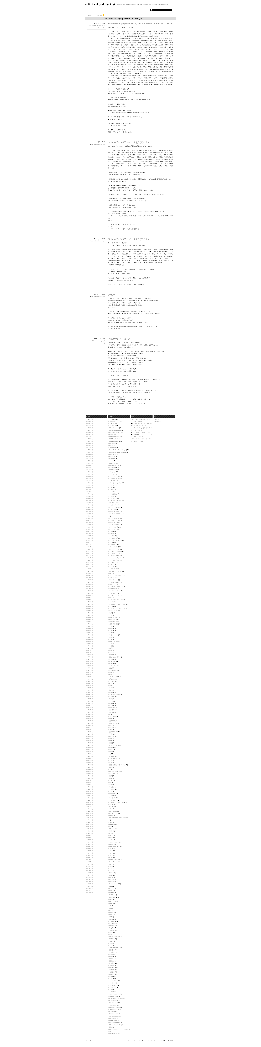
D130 (110, 857)
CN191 (111, 941)
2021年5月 (90, 558)
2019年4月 (90, 613)
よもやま (111, 496)
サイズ (111, 542)
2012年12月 (90, 780)
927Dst (111, 835)
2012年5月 (90, 795)
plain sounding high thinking (117, 452)
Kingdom (111, 928)
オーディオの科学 (114, 518)
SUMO (111, 919)
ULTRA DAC (112, 901)
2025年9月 (90, 443)
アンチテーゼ (113, 503)
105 (110, 868)
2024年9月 (90, 469)
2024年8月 (90, 472)
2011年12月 (90, 806)
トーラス (111, 566)
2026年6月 (90, 423)
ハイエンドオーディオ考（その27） (142, 432)
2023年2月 (90, 511)
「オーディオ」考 (114, 476)
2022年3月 (90, 536)
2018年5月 (90, 637)
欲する (111, 712)
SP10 (110, 932)
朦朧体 (111, 703)
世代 (110, 613)
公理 (110, 626)
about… (90, 15)
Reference (112, 463)
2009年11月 (90, 862)
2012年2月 (90, 802)
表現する (111, 756)
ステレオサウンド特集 (115, 551)
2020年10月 (90, 573)
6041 (110, 809)
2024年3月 (90, 483)
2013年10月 (90, 758)
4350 (110, 855)
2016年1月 (90, 699)
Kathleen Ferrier (113, 1014)
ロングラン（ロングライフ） (117, 608)
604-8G (111, 806)
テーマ (111, 419)
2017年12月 (90, 648)
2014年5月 (90, 743)
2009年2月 (90, 881)
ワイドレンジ (113, 610)
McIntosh (111, 892)
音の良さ (111, 789)
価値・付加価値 (113, 624)
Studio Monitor (113, 862)
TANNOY (111, 921)
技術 (110, 683)
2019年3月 (90, 615)
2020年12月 (90, 569)
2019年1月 (90, 619)
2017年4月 (90, 666)
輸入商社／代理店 (114, 771)
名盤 (110, 646)
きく (110, 491)
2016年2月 (90, 696)
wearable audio (113, 469)
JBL (110, 848)
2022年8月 (90, 525)
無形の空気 (112, 721)
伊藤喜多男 (112, 954)
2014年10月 (90, 732)
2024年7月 (90, 474)
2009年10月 (90, 864)
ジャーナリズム (113, 547)
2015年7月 (90, 712)
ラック (111, 602)
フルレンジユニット (114, 582)
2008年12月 (90, 886)
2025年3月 (90, 456)
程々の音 (111, 736)
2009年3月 (90, 879)
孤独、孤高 (112, 661)
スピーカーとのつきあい (116, 553)
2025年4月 (90, 454)
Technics (111, 930)
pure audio (112, 458)
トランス (111, 564)
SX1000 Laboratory (114, 936)
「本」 (111, 487)
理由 (110, 725)
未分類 (111, 989)
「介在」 (111, 485)
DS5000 (111, 831)
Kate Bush (112, 1011)
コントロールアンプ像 (115, 540)
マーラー (111, 983)
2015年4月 (90, 718)
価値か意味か (113, 621)
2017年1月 (90, 672)
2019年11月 (90, 597)
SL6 (110, 826)
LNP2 (111, 888)
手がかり (111, 681)
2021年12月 (90, 542)
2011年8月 (90, 815)
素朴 (110, 740)
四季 (110, 648)
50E (110, 908)
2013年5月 (90, 769)
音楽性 (111, 795)
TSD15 (111, 840)
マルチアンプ (113, 593)
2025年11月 (90, 439)
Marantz (111, 879)
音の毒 (111, 787)
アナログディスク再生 (115, 500)
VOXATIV (111, 943)
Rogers (111, 912)
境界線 (111, 654)
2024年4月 (90, 480)
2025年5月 (90, 452)
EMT (110, 833)
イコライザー (113, 505)
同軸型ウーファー (114, 641)
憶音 (110, 674)
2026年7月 (90, 421)
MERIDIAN (112, 897)
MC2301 (111, 895)
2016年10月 (90, 679)
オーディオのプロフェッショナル (118, 514)
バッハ (111, 978)
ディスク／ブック (114, 560)
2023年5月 (90, 505)
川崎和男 (111, 965)
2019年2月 (90, 617)
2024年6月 (90, 476)
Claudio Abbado (113, 996)
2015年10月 (90, 705)
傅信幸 (111, 956)
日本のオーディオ (114, 694)
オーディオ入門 (113, 522)
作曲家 (111, 976)
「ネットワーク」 (114, 480)
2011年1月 (90, 831)
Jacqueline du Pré (114, 1009)
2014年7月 (90, 738)
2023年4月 (90, 507)
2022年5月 (90, 531)
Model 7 (111, 881)
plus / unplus (112, 454)
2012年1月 (90, 804)
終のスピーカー (113, 745)
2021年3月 (90, 562)
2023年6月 (90, 503)
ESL (110, 910)
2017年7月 (90, 659)
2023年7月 (90, 500)
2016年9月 (90, 681)
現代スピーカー (113, 723)
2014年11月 (90, 729)
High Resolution (113, 441)
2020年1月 (90, 593)
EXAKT (111, 877)
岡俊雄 (111, 961)
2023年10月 (90, 494)
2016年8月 (90, 683)
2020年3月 (90, 588)
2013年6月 (90, 767)
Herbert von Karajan (115, 1007)
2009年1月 (90, 884)
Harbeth (111, 844)
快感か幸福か (113, 670)
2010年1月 (90, 857)
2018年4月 (90, 639)
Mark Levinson (113, 884)
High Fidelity (112, 439)
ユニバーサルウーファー (116, 599)
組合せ (111, 747)
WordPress (158, 421)
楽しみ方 (111, 710)
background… (113, 434)
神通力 (111, 734)
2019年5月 (90, 610)
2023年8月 (90, 498)
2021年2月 (90, 564)
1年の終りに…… (114, 421)
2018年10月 (90, 626)
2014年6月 (90, 740)
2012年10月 (90, 784)
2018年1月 (90, 646)
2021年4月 (90, 560)
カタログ (111, 533)
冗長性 (111, 630)
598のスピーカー (114, 428)
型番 (110, 650)
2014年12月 (90, 727)
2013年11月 (90, 756)
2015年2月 (90, 723)
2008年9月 (90, 892)
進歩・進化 (112, 773)
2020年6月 (90, 582)
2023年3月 (90, 509)
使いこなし (112, 619)
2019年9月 (90, 602)
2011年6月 (90, 820)
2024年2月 (90, 485)
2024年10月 (90, 467)
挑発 (110, 685)
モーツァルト (113, 985)
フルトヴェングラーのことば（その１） (129, 239)
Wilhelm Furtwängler (97, 25)
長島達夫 (111, 972)
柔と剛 (111, 705)
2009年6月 (90, 873)
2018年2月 (90, 643)
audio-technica (113, 811)
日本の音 (111, 696)
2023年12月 (90, 489)
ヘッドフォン (113, 584)
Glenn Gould (112, 1005)
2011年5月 (90, 822)
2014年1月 (90, 751)
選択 (110, 776)
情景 (110, 672)
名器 (110, 643)
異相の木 (111, 727)
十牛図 (111, 632)
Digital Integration (114, 436)
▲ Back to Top (88, 1040)
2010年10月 (90, 837)
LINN (110, 875)
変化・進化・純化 (114, 657)
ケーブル (111, 536)
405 (110, 906)
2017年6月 (90, 661)
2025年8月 (90, 445)
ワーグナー (112, 987)
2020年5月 (90, 584)
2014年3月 (90, 747)
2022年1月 (90, 540)
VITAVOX (111, 939)
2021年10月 (90, 547)
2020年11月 (90, 571)
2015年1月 (90, 725)
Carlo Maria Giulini (114, 994)
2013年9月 (90, 760)
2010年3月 (90, 853)
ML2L (111, 890)
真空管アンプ (113, 732)
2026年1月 (90, 434)
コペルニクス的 (113, 538)
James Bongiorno (114, 947)
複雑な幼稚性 (113, 758)
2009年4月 (90, 877)
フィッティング (113, 580)
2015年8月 (90, 710)
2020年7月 (90, 580)
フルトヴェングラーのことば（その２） (129, 142)
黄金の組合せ (113, 800)
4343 (110, 851)
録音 (110, 778)
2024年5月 (90, 478)
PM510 (111, 914)
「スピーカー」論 (114, 478)
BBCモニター (113, 813)
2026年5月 (90, 425)
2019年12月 (90, 595)
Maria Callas (112, 1018)
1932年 (111, 294)
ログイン (157, 419)
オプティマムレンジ (114, 507)
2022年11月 (90, 518)
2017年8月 (90, 657)
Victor (111, 934)
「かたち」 (112, 474)
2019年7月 (90, 606)
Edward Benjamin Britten (116, 998)
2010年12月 (90, 833)
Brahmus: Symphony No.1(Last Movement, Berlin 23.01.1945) (140, 23)
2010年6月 (90, 846)
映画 (110, 699)
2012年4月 (90, 798)
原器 (110, 637)
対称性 (111, 663)
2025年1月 (90, 461)
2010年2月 (90, 855)
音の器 (111, 784)
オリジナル (112, 509)
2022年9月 (90, 522)
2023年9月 (90, 496)
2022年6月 (90, 529)
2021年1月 (90, 566)
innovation (112, 443)
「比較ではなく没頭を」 (120, 339)
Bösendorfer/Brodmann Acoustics (118, 818)
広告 (110, 668)
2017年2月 (90, 670)
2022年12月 (90, 516)
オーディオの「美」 (114, 511)
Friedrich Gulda (113, 1003)
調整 (110, 767)
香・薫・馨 (112, 798)
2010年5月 (90, 848)
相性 (110, 729)
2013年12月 (90, 754)
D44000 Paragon (114, 859)
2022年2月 (90, 538)
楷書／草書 (112, 707)
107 (110, 870)
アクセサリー (113, 498)
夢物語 (111, 659)
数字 (110, 690)
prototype (112, 456)
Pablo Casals (113, 1020)
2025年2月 (90, 458)
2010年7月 (90, 844)
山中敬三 (111, 958)
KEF (110, 864)
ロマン (111, 606)
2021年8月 (90, 551)
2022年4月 (90, 533)
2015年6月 (90, 714)
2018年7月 (90, 632)
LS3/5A (111, 815)
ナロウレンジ (113, 569)
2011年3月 (90, 826)
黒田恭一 (111, 974)
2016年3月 (90, 694)
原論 (110, 639)
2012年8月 (90, 789)
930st (110, 837)
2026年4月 (90, 428)
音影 (110, 791)
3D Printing (112, 423)
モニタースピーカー (114, 595)
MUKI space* (173, 1040)
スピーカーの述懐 (114, 555)
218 (110, 899)
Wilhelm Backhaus (114, 1022)
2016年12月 (90, 674)
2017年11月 (90, 650)
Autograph (112, 923)
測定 (110, 718)
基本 (110, 652)
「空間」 (111, 489)
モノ (110, 597)
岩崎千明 (111, 963)
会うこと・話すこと (114, 617)
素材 (110, 743)
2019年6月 (90, 608)
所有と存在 (112, 679)
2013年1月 (90, 778)
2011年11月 (90, 809)
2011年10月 (90, 811)
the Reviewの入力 (114, 465)
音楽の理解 (112, 793)
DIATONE (112, 829)
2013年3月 (90, 773)
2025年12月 (90, 436)
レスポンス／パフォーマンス (117, 604)
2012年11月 (90, 782)
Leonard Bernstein (114, 1016)
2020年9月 (90, 575)
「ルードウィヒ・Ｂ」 (115, 483)
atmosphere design (114, 430)
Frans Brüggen (113, 1000)
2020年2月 (90, 591)
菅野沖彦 (111, 969)
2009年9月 (90, 866)
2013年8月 (90, 762)
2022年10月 (90, 520)
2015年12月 (90, 701)
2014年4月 (90, 745)
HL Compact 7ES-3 (114, 846)
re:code (111, 461)
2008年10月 (90, 890)
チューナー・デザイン (115, 558)
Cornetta (111, 925)
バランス (111, 577)
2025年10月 (90, 441)
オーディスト (113, 529)
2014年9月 (90, 734)
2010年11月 (90, 835)
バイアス (111, 573)
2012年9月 (90, 787)
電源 (110, 780)
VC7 (110, 822)
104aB (111, 866)
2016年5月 (90, 690)
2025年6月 (90, 450)
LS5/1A (111, 873)
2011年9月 (90, 813)
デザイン (111, 562)
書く (110, 701)
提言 (110, 688)
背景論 (111, 751)
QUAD (111, 903)
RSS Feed (100, 15)
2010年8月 (90, 842)
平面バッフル (113, 666)
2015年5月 (90, 716)
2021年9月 (90, 549)
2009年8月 (90, 868)
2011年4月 (90, 824)
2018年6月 (90, 635)
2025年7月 (90, 447)
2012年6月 (90, 793)
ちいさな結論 (113, 494)
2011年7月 (90, 818)
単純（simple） (113, 635)
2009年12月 (90, 859)
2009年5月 (90, 875)
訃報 (110, 762)
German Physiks (113, 842)
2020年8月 (90, 577)
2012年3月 (90, 800)
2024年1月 (90, 487)
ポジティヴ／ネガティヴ (116, 586)
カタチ (111, 531)
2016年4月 (90, 692)
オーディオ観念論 (114, 525)
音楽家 (111, 992)
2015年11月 (90, 703)
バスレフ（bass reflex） (116, 575)
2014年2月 (90, 749)
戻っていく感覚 (113, 677)
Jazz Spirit (112, 447)
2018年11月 (90, 624)
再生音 (111, 628)
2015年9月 (90, 707)
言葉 (110, 760)
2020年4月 (90, 586)
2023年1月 (90, 514)
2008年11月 (90, 888)
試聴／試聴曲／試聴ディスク (117, 765)
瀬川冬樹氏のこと (114, 1033)
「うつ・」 (112, 472)
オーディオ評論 (113, 527)
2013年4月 (90, 771)
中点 (110, 615)
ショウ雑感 (112, 544)
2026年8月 (90, 419)
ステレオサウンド (114, 549)
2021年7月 (90, 553)
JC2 (110, 886)
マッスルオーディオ (114, 591)
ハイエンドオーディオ (115, 571)
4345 (110, 853)
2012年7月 (90, 791)
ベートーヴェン (113, 981)
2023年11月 (90, 491)
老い (110, 749)
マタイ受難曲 (113, 588)
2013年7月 (90, 765)
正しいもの (112, 716)
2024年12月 (90, 463)
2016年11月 (90, 677)
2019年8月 (90, 604)
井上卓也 (111, 952)
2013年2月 (90, 776)
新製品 (111, 692)
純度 (110, 738)
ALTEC (111, 804)
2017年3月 (90, 668)
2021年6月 (90, 555)
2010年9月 (90, 840)
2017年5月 (90, 663)
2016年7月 (90, 685)
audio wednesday (114, 432)
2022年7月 (90, 527)
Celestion (112, 824)
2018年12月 (90, 621)
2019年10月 (90, 599)
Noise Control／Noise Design (117, 450)
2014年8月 (90, 736)
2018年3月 (90, 641)
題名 (110, 1027)
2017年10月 (90, 652)
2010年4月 (90, 851)
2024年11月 (90, 465)
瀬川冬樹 (111, 967)
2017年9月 (90, 654)
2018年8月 (90, 630)
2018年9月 (90, 628)
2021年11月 (90, 544)
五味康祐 (111, 950)
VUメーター (112, 467)
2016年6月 (90, 688)
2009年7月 (90, 870)
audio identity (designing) (100, 4)
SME (110, 917)
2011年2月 (90, 829)
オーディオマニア (114, 520)
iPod (110, 445)
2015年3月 (90, 721)
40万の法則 (112, 425)
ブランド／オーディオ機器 (116, 802)
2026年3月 (90, 430)
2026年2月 (90, 432)
